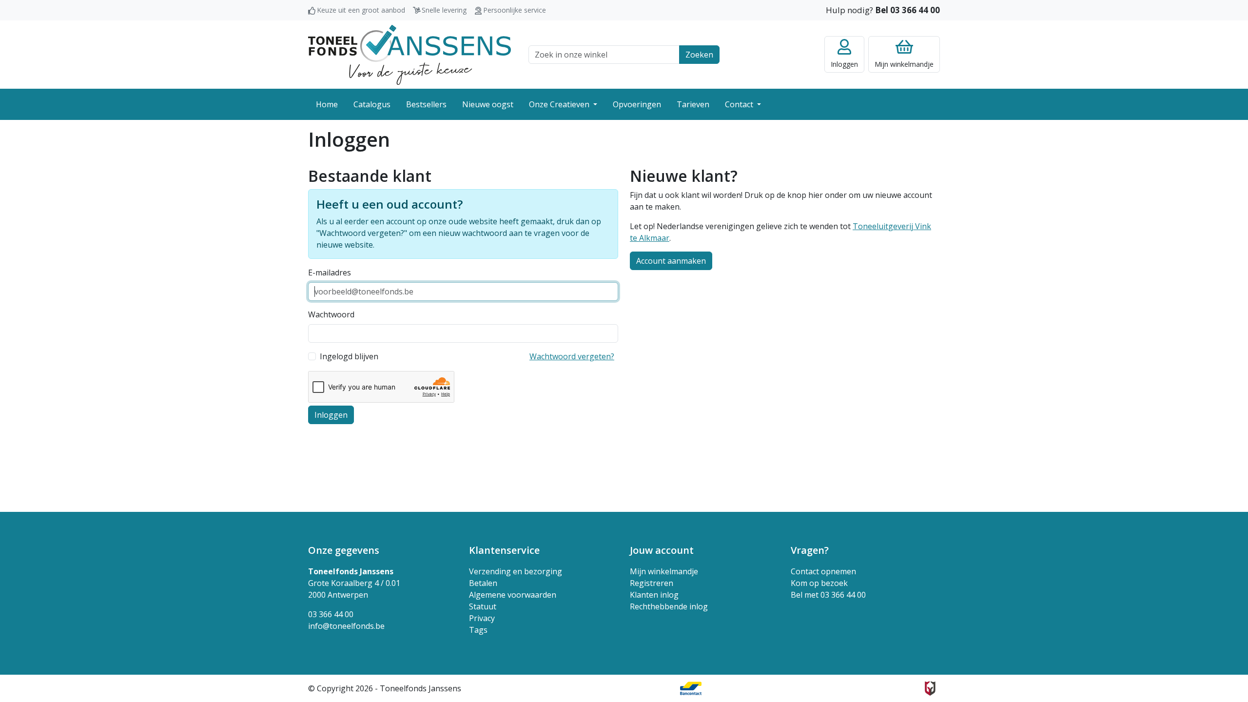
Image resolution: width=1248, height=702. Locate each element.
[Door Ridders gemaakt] (930, 688)
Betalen (483, 583)
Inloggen (331, 415)
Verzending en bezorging (515, 571)
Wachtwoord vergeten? (571, 356)
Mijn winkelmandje (664, 571)
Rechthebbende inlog (669, 606)
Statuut (482, 606)
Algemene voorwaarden (512, 594)
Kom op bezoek (819, 583)
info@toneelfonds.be (346, 626)
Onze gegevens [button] (343, 550)
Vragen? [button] (810, 550)
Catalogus (371, 104)
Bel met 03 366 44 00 (828, 594)
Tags (478, 629)
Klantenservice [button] (504, 550)
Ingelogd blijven (349, 356)
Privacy (482, 618)
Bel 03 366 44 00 (907, 10)
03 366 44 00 (330, 614)
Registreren (651, 583)
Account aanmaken (671, 260)
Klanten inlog (654, 594)
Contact (740, 104)
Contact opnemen (823, 571)
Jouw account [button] (662, 550)
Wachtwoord (331, 314)
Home (327, 104)
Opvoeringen (637, 104)
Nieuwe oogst (487, 104)
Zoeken (699, 54)
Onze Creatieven (560, 104)
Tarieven (693, 104)
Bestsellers (426, 104)
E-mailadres (329, 272)
